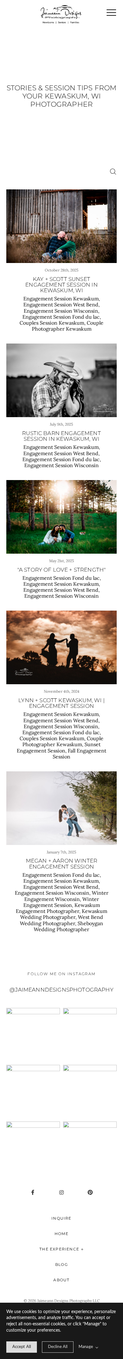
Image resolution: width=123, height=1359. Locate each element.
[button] (111, 12)
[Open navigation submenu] (82, 1249)
